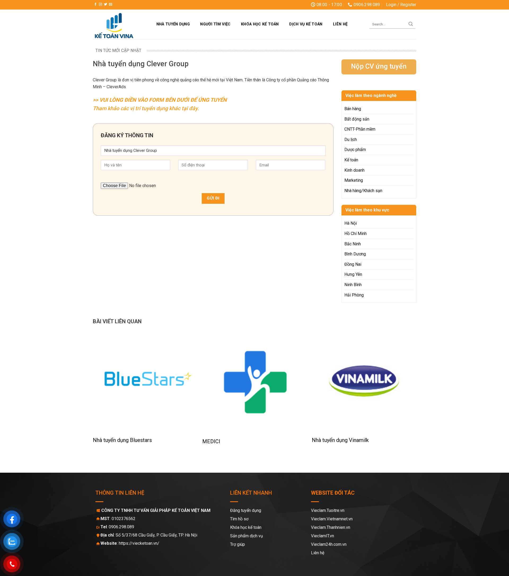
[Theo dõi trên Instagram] (100, 4)
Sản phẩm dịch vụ (246, 535)
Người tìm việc (215, 24)
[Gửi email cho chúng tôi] (110, 4)
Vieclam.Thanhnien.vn (330, 527)
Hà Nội (350, 223)
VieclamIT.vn (322, 535)
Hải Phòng (354, 295)
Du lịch (350, 139)
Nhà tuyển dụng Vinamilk (340, 440)
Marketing (353, 180)
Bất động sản (356, 119)
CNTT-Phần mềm (359, 129)
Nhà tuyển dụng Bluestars (122, 440)
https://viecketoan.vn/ (139, 543)
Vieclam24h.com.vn (328, 544)
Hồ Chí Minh (355, 233)
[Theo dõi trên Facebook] (95, 4)
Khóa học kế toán (260, 24)
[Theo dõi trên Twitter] (105, 4)
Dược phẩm (355, 149)
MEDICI (211, 441)
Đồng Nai (352, 264)
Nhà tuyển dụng (173, 24)
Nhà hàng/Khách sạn (363, 190)
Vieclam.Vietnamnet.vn (332, 518)
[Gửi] (410, 24)
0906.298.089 (121, 526)
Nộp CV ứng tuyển (379, 66)
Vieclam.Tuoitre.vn (327, 510)
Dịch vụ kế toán (305, 24)
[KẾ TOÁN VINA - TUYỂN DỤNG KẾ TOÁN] (119, 24)
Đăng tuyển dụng (245, 510)
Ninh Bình (353, 284)
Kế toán (351, 159)
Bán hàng (352, 108)
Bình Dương (355, 253)
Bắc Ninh (352, 243)
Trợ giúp (237, 544)
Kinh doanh (354, 170)
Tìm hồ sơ (239, 518)
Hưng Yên (353, 274)
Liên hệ (340, 24)
